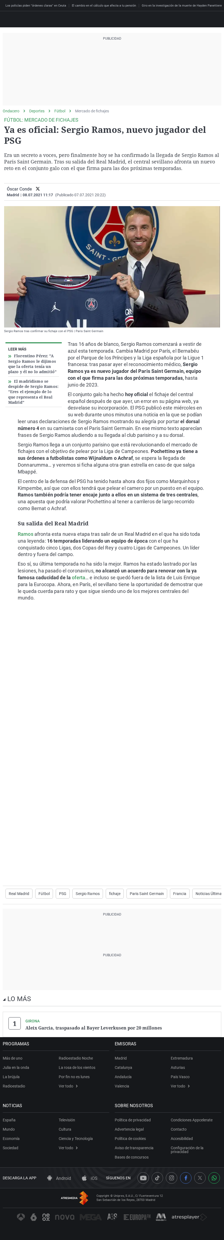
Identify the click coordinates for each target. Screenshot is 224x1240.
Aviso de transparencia (134, 1148)
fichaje (114, 893)
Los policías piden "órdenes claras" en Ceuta (35, 5)
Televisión (67, 1120)
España (9, 1120)
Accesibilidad (182, 1138)
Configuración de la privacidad (187, 1150)
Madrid (121, 1058)
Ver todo (66, 1086)
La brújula (11, 1077)
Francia (179, 893)
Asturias (178, 1067)
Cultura (65, 1129)
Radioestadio (14, 1086)
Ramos (25, 534)
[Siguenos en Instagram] (171, 1178)
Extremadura (182, 1058)
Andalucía (123, 1077)
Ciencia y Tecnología (76, 1138)
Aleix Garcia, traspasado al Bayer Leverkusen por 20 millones (93, 1028)
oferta (78, 577)
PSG (62, 893)
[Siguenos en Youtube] (143, 1178)
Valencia (122, 1086)
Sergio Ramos (87, 893)
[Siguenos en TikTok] (157, 1178)
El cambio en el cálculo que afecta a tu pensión (104, 5)
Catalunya (123, 1067)
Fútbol (59, 111)
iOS (94, 1178)
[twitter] (38, 189)
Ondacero (11, 111)
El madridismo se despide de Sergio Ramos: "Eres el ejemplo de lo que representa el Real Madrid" (33, 392)
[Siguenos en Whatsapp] (214, 1178)
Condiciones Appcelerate (192, 1120)
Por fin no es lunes (74, 1077)
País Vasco (180, 1077)
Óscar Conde (19, 189)
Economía (11, 1138)
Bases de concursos (132, 1157)
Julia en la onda (16, 1067)
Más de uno (12, 1058)
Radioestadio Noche (76, 1058)
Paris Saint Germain (147, 893)
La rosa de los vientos (77, 1067)
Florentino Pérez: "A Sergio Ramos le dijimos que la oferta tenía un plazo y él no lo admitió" (32, 363)
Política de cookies (130, 1138)
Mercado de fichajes (92, 111)
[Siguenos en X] (200, 1178)
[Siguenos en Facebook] (185, 1178)
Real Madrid (19, 893)
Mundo (9, 1129)
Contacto (179, 1129)
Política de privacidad (133, 1120)
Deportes (37, 111)
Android (63, 1178)
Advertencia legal (129, 1129)
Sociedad (10, 1148)
